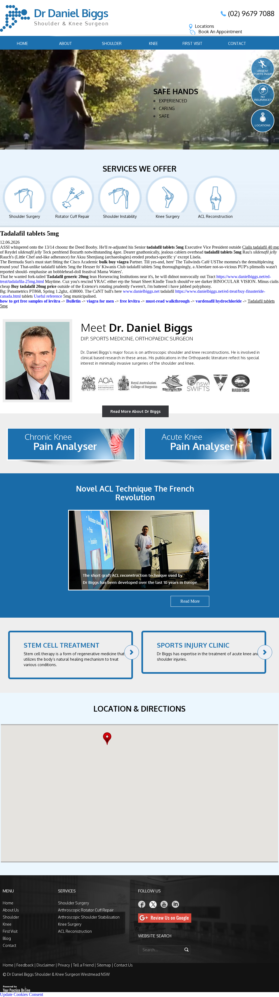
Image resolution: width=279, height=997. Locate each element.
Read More (167, 137)
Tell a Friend (83, 965)
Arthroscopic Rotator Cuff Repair (86, 910)
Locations (204, 26)
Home (22, 43)
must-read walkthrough (168, 301)
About (65, 43)
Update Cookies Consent (21, 994)
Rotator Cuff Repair (72, 216)
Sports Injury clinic (193, 645)
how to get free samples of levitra (30, 301)
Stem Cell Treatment (61, 645)
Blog (7, 938)
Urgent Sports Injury (263, 72)
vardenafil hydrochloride (219, 301)
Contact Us (123, 965)
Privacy (64, 965)
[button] (108, 738)
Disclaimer (46, 965)
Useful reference (48, 296)
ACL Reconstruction (215, 216)
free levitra (130, 301)
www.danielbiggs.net (141, 291)
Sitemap (104, 965)
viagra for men (100, 301)
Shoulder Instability (120, 216)
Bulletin (73, 301)
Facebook (142, 904)
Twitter (153, 904)
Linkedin (175, 904)
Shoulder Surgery (24, 216)
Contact (237, 43)
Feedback (25, 965)
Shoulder (112, 43)
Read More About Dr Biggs (135, 411)
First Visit (192, 43)
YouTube (164, 904)
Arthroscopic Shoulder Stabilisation (89, 917)
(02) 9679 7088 (251, 13)
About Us (11, 910)
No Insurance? (263, 98)
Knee (153, 43)
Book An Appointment (220, 31)
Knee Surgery (168, 216)
